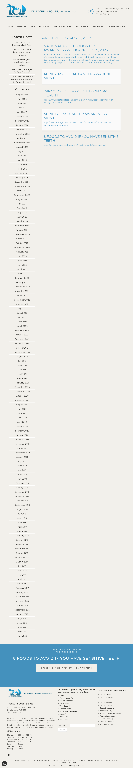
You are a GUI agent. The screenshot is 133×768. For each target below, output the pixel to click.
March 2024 (22, 221)
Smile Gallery (82, 26)
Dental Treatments (62, 26)
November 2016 (22, 601)
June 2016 (22, 623)
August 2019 (22, 457)
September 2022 (22, 300)
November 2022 (22, 291)
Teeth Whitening (106, 724)
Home (10, 26)
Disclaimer (62, 763)
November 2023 (22, 239)
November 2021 (22, 343)
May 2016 (22, 627)
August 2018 (22, 509)
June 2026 (22, 103)
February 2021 (22, 383)
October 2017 (22, 553)
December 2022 (22, 287)
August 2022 (22, 304)
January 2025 (22, 178)
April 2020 (22, 422)
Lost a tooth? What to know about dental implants (22, 52)
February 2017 (22, 588)
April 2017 (22, 579)
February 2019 (22, 483)
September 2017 (22, 557)
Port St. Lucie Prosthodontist (20, 718)
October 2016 (22, 605)
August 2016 (22, 614)
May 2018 (22, 522)
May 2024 (22, 212)
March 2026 (22, 116)
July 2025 (22, 151)
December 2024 (22, 182)
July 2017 (22, 566)
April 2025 (22, 164)
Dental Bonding (106, 719)
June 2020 (22, 413)
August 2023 (22, 252)
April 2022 (22, 322)
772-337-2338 (102, 14)
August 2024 (22, 199)
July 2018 (22, 514)
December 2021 (22, 339)
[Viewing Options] (4, 763)
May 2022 (22, 317)
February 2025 (22, 173)
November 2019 (22, 444)
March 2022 (22, 326)
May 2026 (22, 108)
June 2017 (22, 570)
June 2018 (22, 518)
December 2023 (22, 234)
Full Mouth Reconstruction (110, 713)
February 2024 (22, 226)
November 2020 (22, 391)
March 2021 (22, 378)
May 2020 (22, 418)
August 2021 (22, 357)
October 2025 (22, 138)
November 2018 (22, 496)
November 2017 (22, 549)
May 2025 (22, 160)
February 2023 (22, 278)
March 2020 (22, 426)
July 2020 (22, 409)
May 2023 (22, 265)
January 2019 (22, 487)
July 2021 (22, 361)
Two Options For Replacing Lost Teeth (22, 43)
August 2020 (22, 405)
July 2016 (22, 618)
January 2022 (22, 335)
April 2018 (22, 527)
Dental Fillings (105, 695)
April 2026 (22, 112)
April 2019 (22, 474)
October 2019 (22, 448)
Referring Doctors (116, 26)
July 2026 (22, 99)
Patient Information (40, 26)
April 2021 (22, 374)
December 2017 (22, 544)
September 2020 (22, 400)
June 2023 (22, 260)
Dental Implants (106, 697)
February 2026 (22, 121)
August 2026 (22, 95)
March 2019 (22, 479)
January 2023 (22, 282)
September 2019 (22, 453)
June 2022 (22, 313)
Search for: (62, 725)
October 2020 (22, 396)
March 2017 (22, 584)
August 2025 (22, 147)
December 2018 (22, 492)
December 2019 (22, 439)
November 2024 (22, 186)
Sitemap (72, 763)
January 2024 (22, 230)
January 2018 (22, 540)
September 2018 (22, 505)
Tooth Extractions (107, 708)
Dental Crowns (106, 705)
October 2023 (22, 243)
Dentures (104, 700)
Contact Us (98, 26)
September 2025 (22, 143)
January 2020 (22, 435)
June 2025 (22, 156)
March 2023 (22, 274)
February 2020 (22, 431)
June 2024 (22, 208)
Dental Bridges (106, 703)
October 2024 (22, 191)
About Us (21, 26)
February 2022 (22, 330)
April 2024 (22, 217)
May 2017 (22, 575)
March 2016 (22, 636)
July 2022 (22, 308)
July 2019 (22, 461)
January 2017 (22, 592)
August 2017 (22, 562)
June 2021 (22, 365)
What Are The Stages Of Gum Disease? (22, 70)
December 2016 (22, 597)
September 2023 (22, 247)
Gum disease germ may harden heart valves (22, 62)
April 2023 (22, 269)
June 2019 (22, 466)
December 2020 (22, 387)
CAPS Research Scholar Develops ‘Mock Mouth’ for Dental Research (22, 79)
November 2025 (22, 134)
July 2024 (22, 204)
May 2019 (22, 470)
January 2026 (22, 125)
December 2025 (22, 129)
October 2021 (22, 348)
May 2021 (22, 370)
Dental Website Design (57, 766)
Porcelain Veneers (107, 716)
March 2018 (22, 531)
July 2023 (22, 256)
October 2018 (22, 501)
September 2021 (22, 352)
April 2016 (22, 632)
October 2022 (22, 295)
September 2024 (22, 195)
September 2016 (22, 610)
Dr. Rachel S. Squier (44, 718)
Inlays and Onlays (107, 721)
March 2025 (22, 169)
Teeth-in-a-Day (106, 711)
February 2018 (22, 536)
